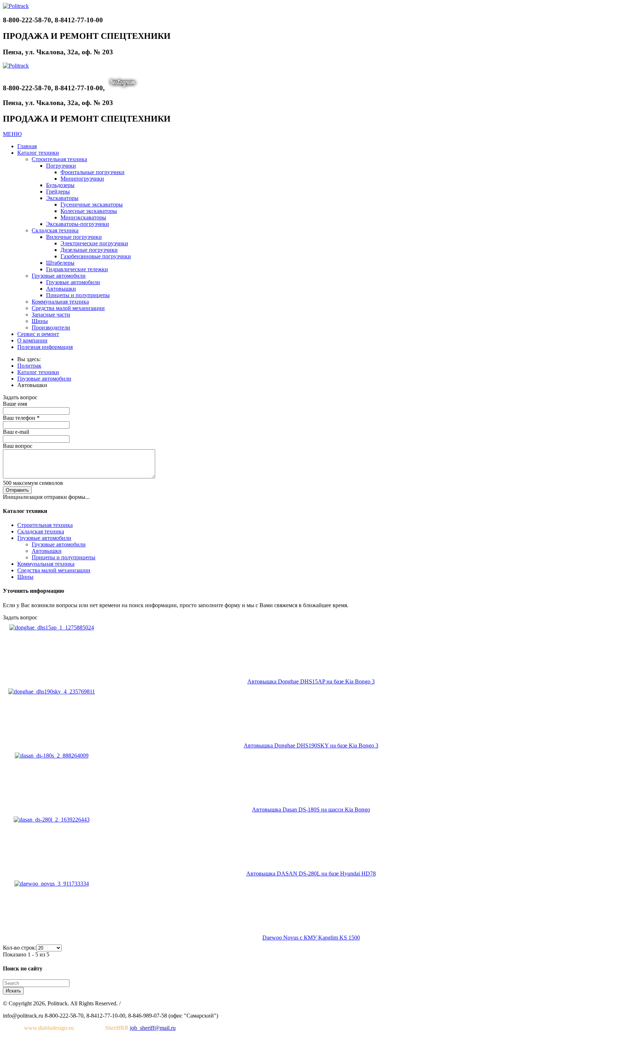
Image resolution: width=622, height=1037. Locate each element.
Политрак (29, 366)
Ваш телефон (21, 418)
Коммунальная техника (46, 564)
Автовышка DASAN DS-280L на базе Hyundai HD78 (311, 873)
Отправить (17, 490)
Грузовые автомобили (44, 379)
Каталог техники (38, 372)
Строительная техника (45, 525)
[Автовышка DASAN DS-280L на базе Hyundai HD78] (52, 820)
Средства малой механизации (53, 570)
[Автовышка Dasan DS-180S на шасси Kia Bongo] (52, 755)
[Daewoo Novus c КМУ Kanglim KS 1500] (51, 884)
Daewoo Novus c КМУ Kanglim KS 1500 (311, 937)
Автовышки (47, 551)
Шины (25, 577)
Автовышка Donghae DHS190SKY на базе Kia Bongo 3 (311, 745)
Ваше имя (15, 404)
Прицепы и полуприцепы (63, 557)
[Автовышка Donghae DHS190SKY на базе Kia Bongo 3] (51, 691)
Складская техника (40, 531)
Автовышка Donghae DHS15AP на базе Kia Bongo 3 (311, 681)
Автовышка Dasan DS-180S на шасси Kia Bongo (311, 809)
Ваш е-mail (16, 432)
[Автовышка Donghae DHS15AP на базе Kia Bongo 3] (51, 627)
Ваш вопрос (17, 446)
